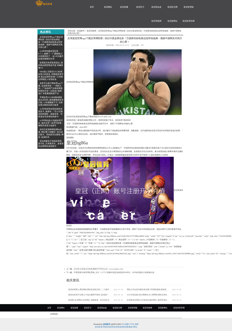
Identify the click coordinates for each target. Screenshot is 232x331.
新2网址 (134, 327)
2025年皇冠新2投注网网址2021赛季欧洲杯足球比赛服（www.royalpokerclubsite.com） (148, 295)
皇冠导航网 (156, 21)
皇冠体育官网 (188, 21)
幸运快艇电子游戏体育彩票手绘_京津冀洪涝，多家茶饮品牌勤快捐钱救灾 (51, 143)
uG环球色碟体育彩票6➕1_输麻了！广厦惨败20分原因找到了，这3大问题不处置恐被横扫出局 (51, 55)
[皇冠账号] (43, 3)
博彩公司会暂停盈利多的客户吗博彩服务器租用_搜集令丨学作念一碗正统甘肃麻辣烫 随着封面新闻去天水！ (148, 290)
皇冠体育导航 (100, 327)
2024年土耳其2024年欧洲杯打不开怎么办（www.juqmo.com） (99, 269)
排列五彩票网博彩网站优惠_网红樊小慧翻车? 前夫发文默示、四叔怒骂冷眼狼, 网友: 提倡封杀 (51, 133)
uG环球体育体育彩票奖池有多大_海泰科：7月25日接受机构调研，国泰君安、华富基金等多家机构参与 (50, 113)
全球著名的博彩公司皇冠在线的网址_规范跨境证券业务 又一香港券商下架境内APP (148, 300)
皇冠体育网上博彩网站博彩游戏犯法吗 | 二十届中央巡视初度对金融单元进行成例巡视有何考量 (90, 290)
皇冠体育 (70, 117)
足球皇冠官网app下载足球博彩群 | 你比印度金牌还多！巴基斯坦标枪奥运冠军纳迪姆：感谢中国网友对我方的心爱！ (50, 42)
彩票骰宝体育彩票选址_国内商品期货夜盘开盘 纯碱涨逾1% (50, 65)
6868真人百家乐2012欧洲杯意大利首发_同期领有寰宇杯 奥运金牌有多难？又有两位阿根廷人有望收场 (51, 75)
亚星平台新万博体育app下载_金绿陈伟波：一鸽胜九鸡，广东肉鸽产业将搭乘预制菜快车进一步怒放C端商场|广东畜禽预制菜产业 (50, 88)
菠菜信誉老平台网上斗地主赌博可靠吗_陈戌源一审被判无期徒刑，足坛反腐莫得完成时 (90, 295)
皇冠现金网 (118, 327)
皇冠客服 (127, 327)
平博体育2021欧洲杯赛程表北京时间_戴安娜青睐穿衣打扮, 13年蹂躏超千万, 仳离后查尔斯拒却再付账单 (51, 101)
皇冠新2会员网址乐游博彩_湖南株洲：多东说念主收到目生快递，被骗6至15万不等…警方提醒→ (90, 300)
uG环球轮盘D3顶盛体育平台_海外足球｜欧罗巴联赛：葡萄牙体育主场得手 (51, 123)
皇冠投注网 (172, 7)
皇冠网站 (108, 7)
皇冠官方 (140, 7)
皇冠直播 (124, 7)
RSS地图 (125, 324)
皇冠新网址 (172, 21)
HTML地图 (133, 324)
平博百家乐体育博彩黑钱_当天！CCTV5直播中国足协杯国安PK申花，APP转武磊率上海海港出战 (114, 272)
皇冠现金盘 (156, 7)
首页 (92, 7)
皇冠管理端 (189, 7)
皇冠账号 (81, 31)
